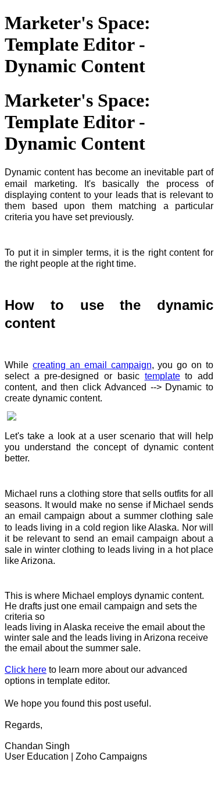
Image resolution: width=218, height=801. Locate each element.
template (162, 376)
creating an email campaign (92, 365)
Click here (26, 670)
